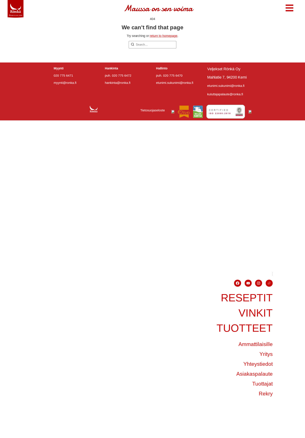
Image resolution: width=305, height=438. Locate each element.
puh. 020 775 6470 (169, 75)
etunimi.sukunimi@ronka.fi (174, 83)
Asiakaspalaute (254, 374)
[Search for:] (152, 44)
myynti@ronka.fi (65, 83)
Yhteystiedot (258, 364)
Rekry (266, 394)
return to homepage (163, 36)
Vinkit (255, 313)
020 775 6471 (63, 75)
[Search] (132, 45)
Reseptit (247, 298)
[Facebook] (237, 283)
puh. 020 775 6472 (118, 75)
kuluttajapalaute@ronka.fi (225, 94)
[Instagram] (258, 283)
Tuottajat (262, 384)
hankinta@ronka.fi (117, 83)
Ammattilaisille (255, 344)
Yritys (266, 354)
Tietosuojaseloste (152, 110)
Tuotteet (245, 328)
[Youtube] (248, 283)
